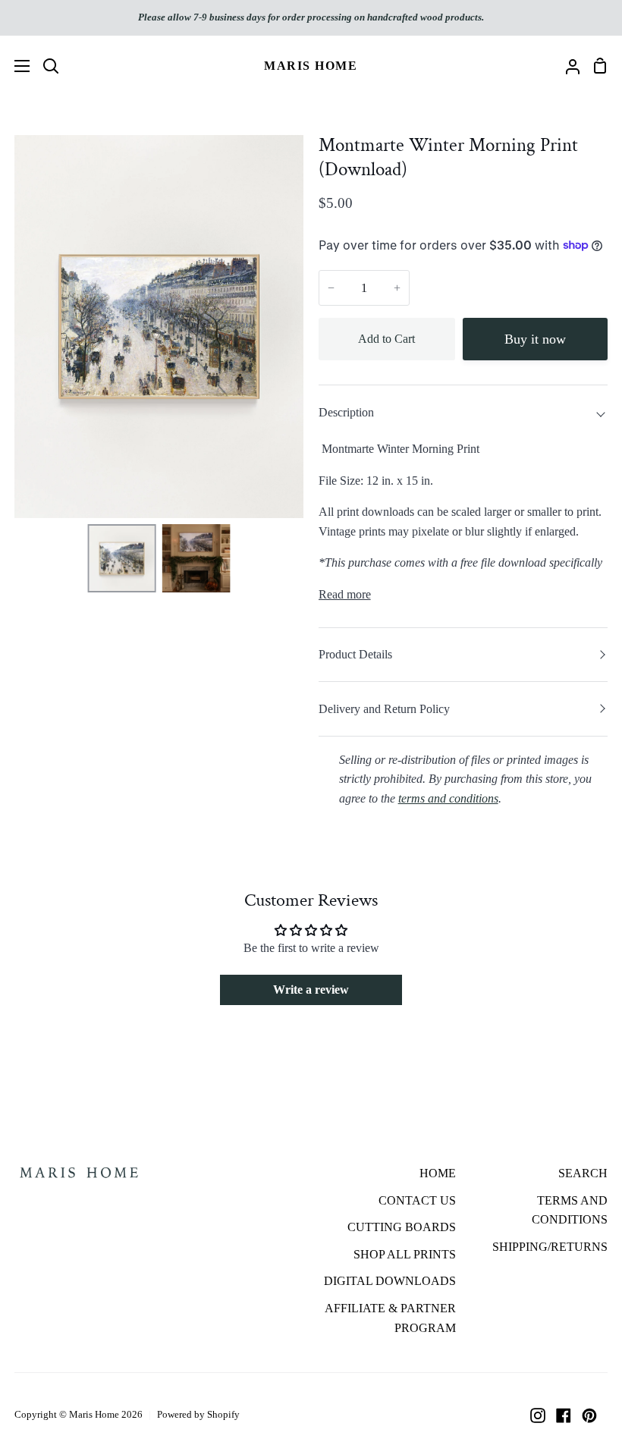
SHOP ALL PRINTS (404, 1254)
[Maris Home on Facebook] (563, 1415)
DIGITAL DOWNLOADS (390, 1280)
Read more (345, 594)
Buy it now (535, 339)
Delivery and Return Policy (384, 708)
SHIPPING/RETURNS (550, 1246)
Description (346, 412)
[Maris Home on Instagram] (537, 1415)
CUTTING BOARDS (401, 1227)
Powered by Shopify (198, 1414)
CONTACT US (417, 1200)
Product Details (355, 654)
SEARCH (583, 1173)
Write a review (311, 989)
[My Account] (566, 66)
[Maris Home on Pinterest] (589, 1415)
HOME (437, 1173)
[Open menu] (15, 66)
